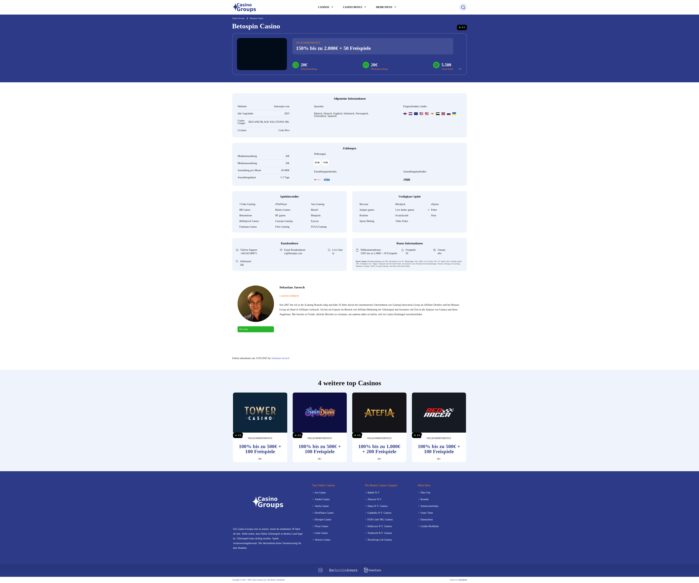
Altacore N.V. (375, 499)
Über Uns (425, 492)
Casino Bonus (352, 7)
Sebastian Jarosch (280, 358)
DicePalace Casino (324, 512)
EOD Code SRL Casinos (380, 519)
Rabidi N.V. (374, 492)
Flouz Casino (321, 526)
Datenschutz (426, 519)
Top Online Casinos (323, 485)
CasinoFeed (462, 580)
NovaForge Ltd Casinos (380, 539)
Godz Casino (321, 533)
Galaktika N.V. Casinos (379, 512)
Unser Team (426, 512)
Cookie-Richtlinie (429, 526)
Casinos (323, 7)
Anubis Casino (322, 499)
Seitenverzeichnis (429, 506)
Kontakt (424, 499)
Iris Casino (320, 492)
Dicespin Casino (323, 519)
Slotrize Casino (322, 539)
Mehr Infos (384, 7)
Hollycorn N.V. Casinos (380, 526)
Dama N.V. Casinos (378, 506)
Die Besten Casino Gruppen (381, 485)
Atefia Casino (322, 506)
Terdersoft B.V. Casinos (380, 533)
